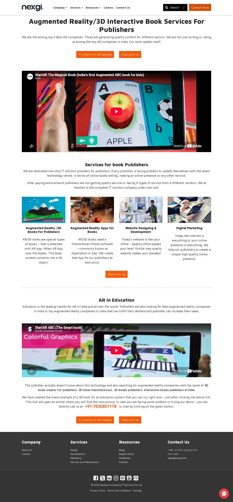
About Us (27, 449)
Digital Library (126, 453)
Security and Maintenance (84, 462)
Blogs (122, 449)
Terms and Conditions (119, 490)
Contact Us (123, 7)
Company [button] (59, 7)
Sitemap (137, 490)
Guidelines (124, 457)
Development (77, 453)
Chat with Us (130, 54)
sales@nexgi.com (177, 457)
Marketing (75, 457)
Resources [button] (92, 7)
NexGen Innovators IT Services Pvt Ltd (121, 484)
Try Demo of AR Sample (95, 54)
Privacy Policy (97, 490)
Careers (108, 7)
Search (177, 7)
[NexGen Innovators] (32, 7)
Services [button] (75, 7)
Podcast (123, 462)
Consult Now (200, 7)
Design (74, 449)
